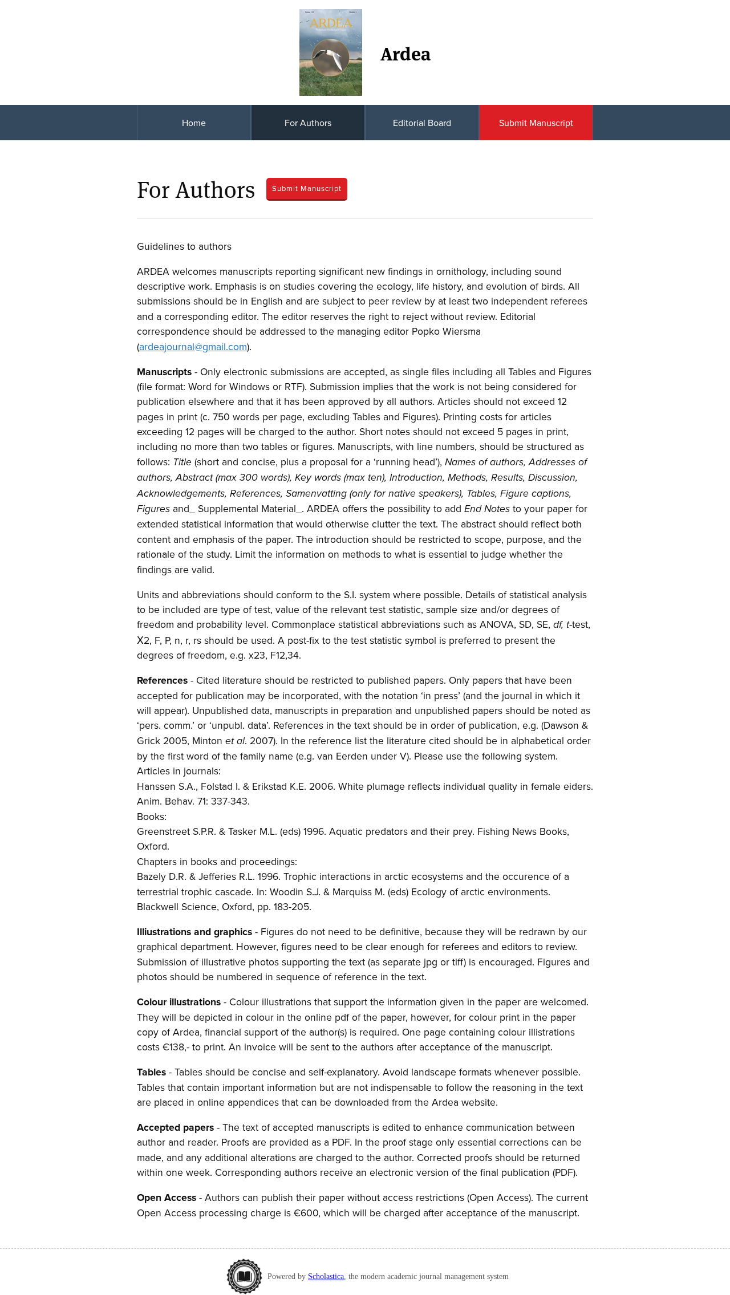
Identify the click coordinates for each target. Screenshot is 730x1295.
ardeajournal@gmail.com (193, 346)
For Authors (308, 122)
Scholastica (326, 1276)
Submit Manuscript (536, 122)
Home (194, 122)
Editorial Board (422, 122)
